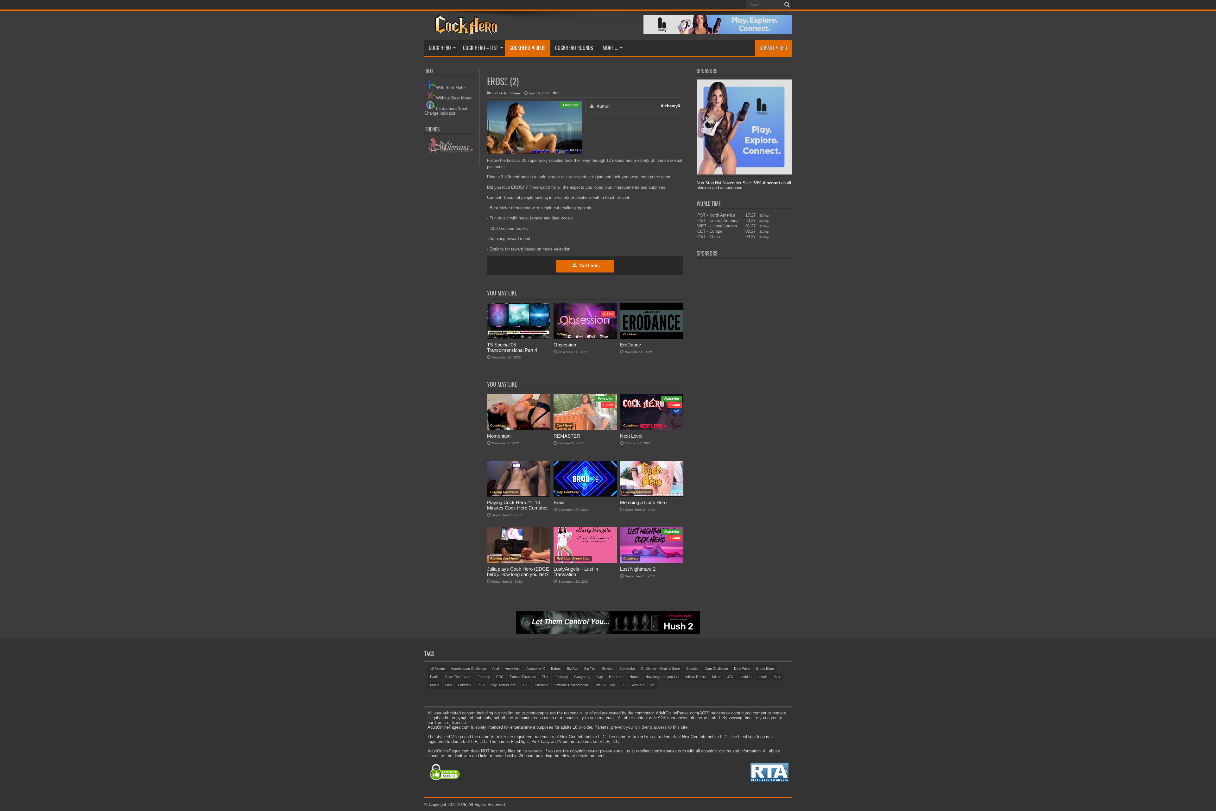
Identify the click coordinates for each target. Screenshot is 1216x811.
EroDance (630, 344)
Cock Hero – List (480, 48)
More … (610, 48)
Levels (762, 677)
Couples (692, 668)
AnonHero (512, 668)
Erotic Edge (765, 668)
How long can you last (662, 677)
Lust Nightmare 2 (638, 569)
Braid (559, 502)
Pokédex (465, 685)
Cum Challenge (716, 668)
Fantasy (484, 677)
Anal (495, 668)
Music (434, 685)
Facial (434, 677)
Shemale (541, 685)
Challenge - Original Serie (660, 668)
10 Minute (437, 668)
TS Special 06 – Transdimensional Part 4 (512, 347)
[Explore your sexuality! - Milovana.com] (450, 152)
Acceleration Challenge (468, 668)
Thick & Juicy (604, 685)
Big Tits (590, 668)
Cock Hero (440, 48)
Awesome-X (535, 668)
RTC (525, 685)
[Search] (787, 5)
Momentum (499, 436)
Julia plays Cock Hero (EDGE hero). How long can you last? (518, 571)
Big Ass (572, 668)
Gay (599, 677)
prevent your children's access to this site (649, 727)
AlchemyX (671, 106)
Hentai (634, 677)
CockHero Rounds (574, 48)
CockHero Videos (528, 48)
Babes (556, 668)
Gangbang (582, 677)
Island (716, 677)
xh (652, 685)
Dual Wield (742, 668)
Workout (637, 685)
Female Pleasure (523, 677)
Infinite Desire (695, 677)
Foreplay (561, 677)
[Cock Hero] (465, 30)
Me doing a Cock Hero (643, 502)
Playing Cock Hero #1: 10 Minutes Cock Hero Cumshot (517, 505)
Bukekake (627, 668)
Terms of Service (450, 722)
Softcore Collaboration (571, 685)
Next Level (631, 436)
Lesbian (745, 677)
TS (623, 685)
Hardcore (616, 677)
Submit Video (773, 48)
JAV (730, 677)
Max (777, 677)
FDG (500, 677)
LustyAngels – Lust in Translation (576, 571)
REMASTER (567, 436)
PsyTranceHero (503, 685)
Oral (448, 685)
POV (481, 685)
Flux (545, 677)
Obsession (565, 344)
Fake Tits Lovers (458, 677)
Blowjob (607, 668)
